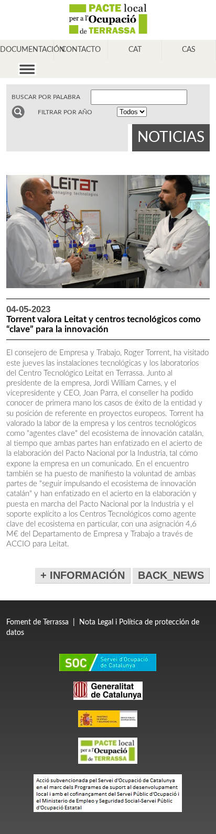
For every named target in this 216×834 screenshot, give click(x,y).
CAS (189, 49)
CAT (135, 49)
